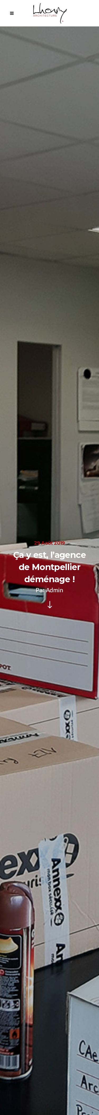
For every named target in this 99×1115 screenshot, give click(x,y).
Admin (54, 590)
